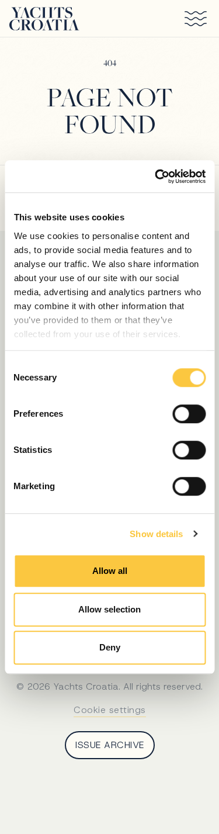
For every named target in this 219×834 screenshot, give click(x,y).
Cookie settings (110, 710)
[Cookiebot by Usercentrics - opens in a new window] (156, 176)
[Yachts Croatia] (44, 18)
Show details (156, 534)
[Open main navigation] (191, 18)
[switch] (189, 413)
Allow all (109, 571)
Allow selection (109, 609)
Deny (109, 647)
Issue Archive (109, 745)
